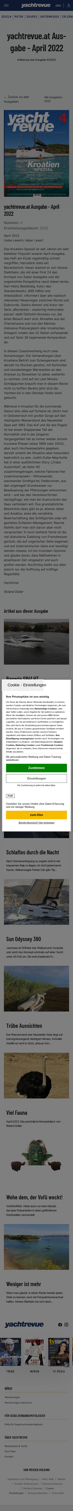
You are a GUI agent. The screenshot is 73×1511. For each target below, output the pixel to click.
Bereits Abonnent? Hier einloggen (37, 822)
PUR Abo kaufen (36, 815)
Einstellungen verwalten (36, 778)
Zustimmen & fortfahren (36, 768)
